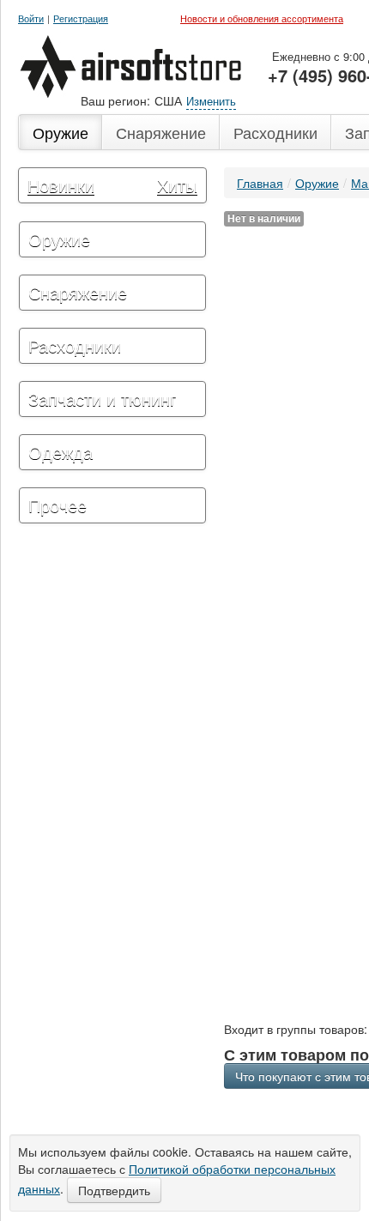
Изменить (211, 101)
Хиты (177, 184)
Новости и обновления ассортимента (261, 18)
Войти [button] (31, 18)
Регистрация (80, 18)
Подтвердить (114, 1190)
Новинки (60, 184)
